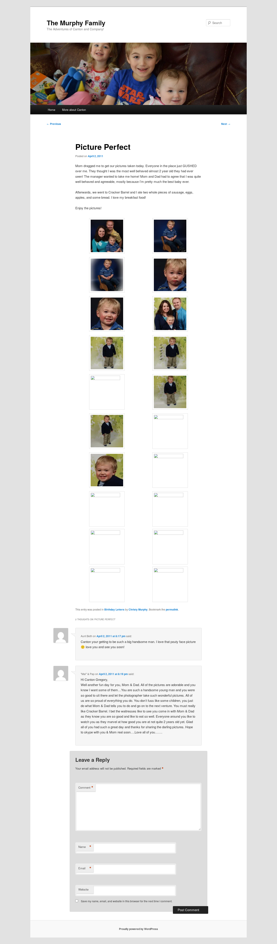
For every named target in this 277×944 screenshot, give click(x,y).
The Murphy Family (76, 22)
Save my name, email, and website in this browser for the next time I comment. (126, 901)
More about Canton (74, 110)
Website (83, 889)
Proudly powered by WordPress (138, 929)
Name (84, 846)
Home (51, 110)
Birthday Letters (114, 609)
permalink (172, 609)
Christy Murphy (138, 609)
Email (84, 868)
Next (225, 124)
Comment (85, 787)
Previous (54, 124)
